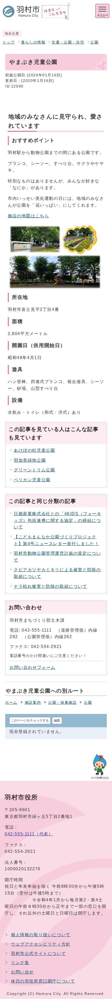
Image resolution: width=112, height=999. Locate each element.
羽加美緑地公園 (30, 460)
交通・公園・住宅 (68, 42)
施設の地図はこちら (28, 216)
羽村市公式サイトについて (38, 953)
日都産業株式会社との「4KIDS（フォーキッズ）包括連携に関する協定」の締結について (58, 520)
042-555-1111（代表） (29, 834)
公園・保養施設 (62, 703)
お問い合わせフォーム (32, 667)
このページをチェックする (30, 720)
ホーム (11, 703)
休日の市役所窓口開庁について (43, 981)
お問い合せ (22, 972)
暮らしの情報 (33, 42)
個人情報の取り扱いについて (41, 935)
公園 (94, 42)
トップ (9, 42)
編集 (57, 720)
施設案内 (33, 703)
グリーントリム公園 (34, 470)
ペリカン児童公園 (32, 480)
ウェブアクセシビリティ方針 (41, 944)
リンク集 (20, 962)
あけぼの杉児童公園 (34, 450)
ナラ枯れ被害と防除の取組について (50, 586)
